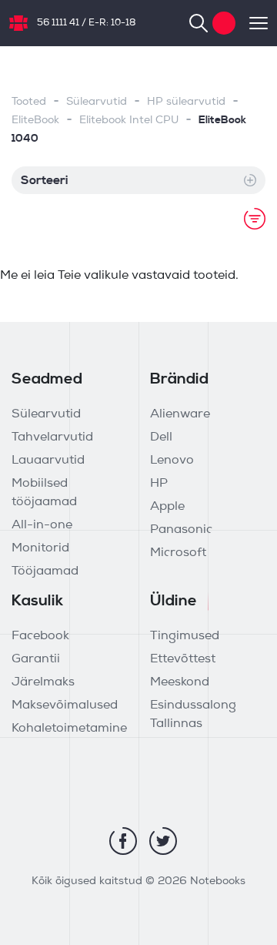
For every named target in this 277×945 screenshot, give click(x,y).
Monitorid (40, 548)
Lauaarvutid (48, 460)
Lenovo (172, 460)
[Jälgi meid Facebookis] (123, 841)
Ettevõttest (182, 659)
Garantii (36, 659)
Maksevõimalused (65, 705)
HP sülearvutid (186, 102)
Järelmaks (43, 682)
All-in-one (42, 525)
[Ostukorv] (223, 23)
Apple (167, 507)
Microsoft (178, 553)
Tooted (29, 102)
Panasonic (181, 530)
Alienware (180, 414)
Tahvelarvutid (52, 437)
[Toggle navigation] (251, 23)
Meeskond (179, 682)
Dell (161, 437)
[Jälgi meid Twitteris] (163, 841)
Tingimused (184, 636)
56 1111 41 (58, 23)
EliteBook (35, 120)
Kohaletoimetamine (69, 728)
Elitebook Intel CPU (129, 120)
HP (159, 484)
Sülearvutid (96, 102)
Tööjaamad (45, 571)
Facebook (40, 636)
